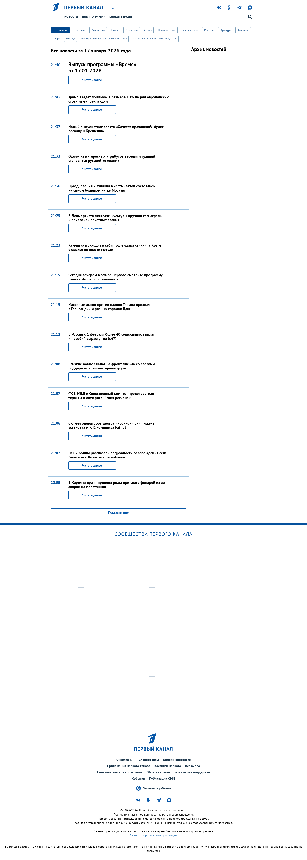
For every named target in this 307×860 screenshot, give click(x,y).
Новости (71, 17)
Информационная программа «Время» (104, 38)
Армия (148, 30)
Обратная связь (158, 772)
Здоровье (243, 30)
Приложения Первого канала (128, 766)
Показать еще (118, 512)
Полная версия (120, 17)
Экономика (98, 30)
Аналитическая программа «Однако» (154, 38)
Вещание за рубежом (157, 788)
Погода (70, 38)
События (138, 778)
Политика (79, 30)
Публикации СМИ (162, 778)
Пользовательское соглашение (119, 772)
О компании (125, 759)
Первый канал (83, 7)
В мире (115, 30)
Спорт (56, 38)
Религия (209, 30)
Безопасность (190, 30)
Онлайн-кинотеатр (177, 759)
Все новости (60, 30)
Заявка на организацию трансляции (153, 835)
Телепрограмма (92, 17)
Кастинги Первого (167, 766)
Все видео (192, 766)
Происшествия (166, 30)
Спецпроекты (149, 759)
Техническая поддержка (192, 772)
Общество (132, 30)
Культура (225, 30)
